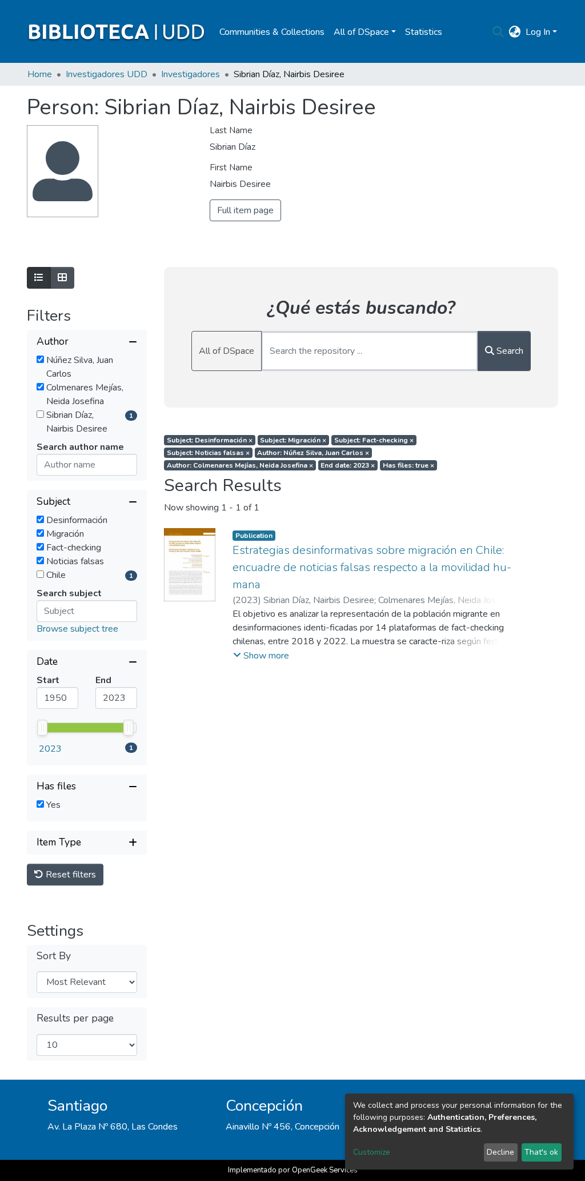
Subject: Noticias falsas (208, 452)
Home (39, 74)
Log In (538, 32)
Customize (371, 1152)
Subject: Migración (293, 440)
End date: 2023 (347, 465)
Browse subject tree (77, 629)
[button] (515, 32)
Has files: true (408, 465)
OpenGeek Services (325, 1170)
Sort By (54, 956)
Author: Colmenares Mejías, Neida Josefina (240, 465)
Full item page (245, 210)
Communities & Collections (271, 32)
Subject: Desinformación (210, 440)
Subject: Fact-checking (374, 440)
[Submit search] (498, 32)
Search (508, 351)
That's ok (541, 1152)
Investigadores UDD (106, 74)
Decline (500, 1152)
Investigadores (190, 74)
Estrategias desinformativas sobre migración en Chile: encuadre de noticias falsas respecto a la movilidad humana (372, 567)
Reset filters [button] (69, 874)
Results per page (75, 1018)
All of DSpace (226, 351)
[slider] (42, 728)
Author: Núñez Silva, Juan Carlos (313, 452)
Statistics (423, 32)
